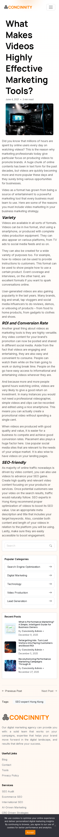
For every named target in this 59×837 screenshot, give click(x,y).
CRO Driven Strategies (15, 812)
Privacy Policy (10, 775)
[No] (55, 825)
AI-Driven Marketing (14, 807)
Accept (30, 832)
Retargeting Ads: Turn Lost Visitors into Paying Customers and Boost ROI (36, 643)
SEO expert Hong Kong (29, 701)
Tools (5, 770)
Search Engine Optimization (23, 566)
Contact (6, 764)
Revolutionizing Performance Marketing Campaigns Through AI (35, 661)
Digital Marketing (17, 575)
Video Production (17, 592)
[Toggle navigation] (50, 7)
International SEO (12, 802)
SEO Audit (8, 791)
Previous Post (13, 690)
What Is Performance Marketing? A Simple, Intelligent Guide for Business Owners (36, 624)
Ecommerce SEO (12, 796)
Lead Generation (17, 601)
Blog (4, 759)
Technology (14, 584)
